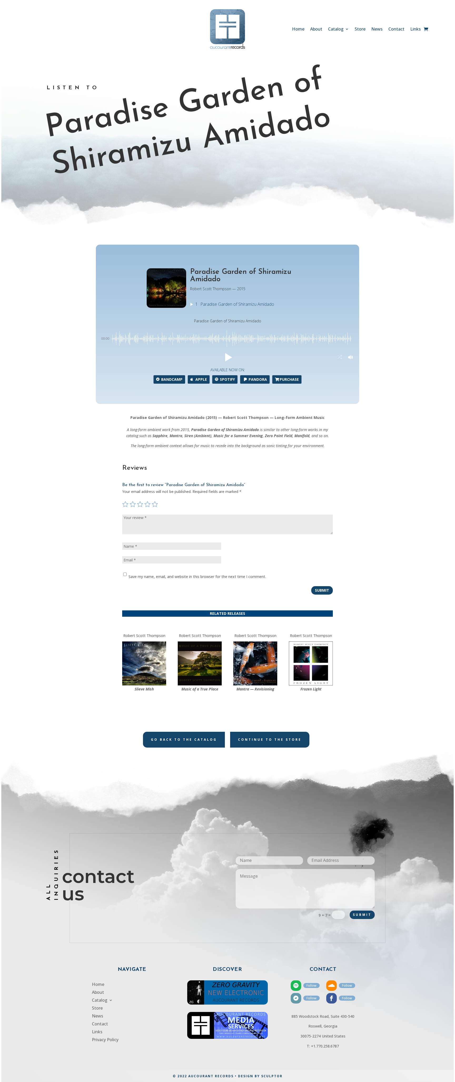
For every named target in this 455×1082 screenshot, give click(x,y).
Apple (201, 379)
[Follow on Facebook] (331, 998)
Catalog (336, 29)
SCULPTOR (272, 1076)
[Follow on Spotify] (296, 985)
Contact (396, 29)
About (316, 29)
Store (360, 29)
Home (298, 29)
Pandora (258, 379)
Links (415, 29)
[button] (227, 357)
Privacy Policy (105, 1040)
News (377, 29)
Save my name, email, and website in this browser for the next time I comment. (197, 576)
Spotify (227, 379)
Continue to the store (269, 739)
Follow (311, 985)
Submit (322, 590)
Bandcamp (171, 379)
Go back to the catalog (184, 739)
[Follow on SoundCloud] (331, 985)
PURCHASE (289, 379)
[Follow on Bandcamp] (296, 998)
